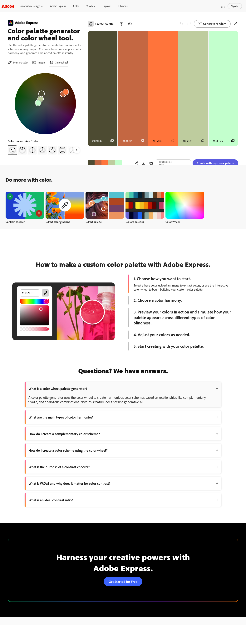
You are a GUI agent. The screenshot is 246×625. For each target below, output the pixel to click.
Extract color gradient (58, 221)
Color (76, 6)
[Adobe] (8, 6)
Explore (107, 6)
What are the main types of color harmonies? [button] (61, 417)
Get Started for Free (123, 581)
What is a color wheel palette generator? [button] (58, 388)
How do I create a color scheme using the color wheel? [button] (68, 450)
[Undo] (181, 24)
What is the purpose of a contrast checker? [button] (59, 467)
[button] (223, 6)
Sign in (235, 6)
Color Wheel (172, 221)
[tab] (18, 62)
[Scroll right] (77, 150)
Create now (24, 205)
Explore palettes (134, 221)
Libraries (122, 6)
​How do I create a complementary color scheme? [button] (64, 434)
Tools (89, 6)
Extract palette (94, 221)
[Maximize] (235, 24)
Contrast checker (15, 221)
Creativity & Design (30, 6)
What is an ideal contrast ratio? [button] (51, 500)
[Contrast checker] (121, 24)
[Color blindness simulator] (130, 24)
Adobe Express (58, 6)
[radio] (12, 150)
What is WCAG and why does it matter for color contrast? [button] (70, 483)
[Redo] (189, 24)
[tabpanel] (45, 112)
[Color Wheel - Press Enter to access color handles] (45, 103)
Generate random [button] (214, 24)
